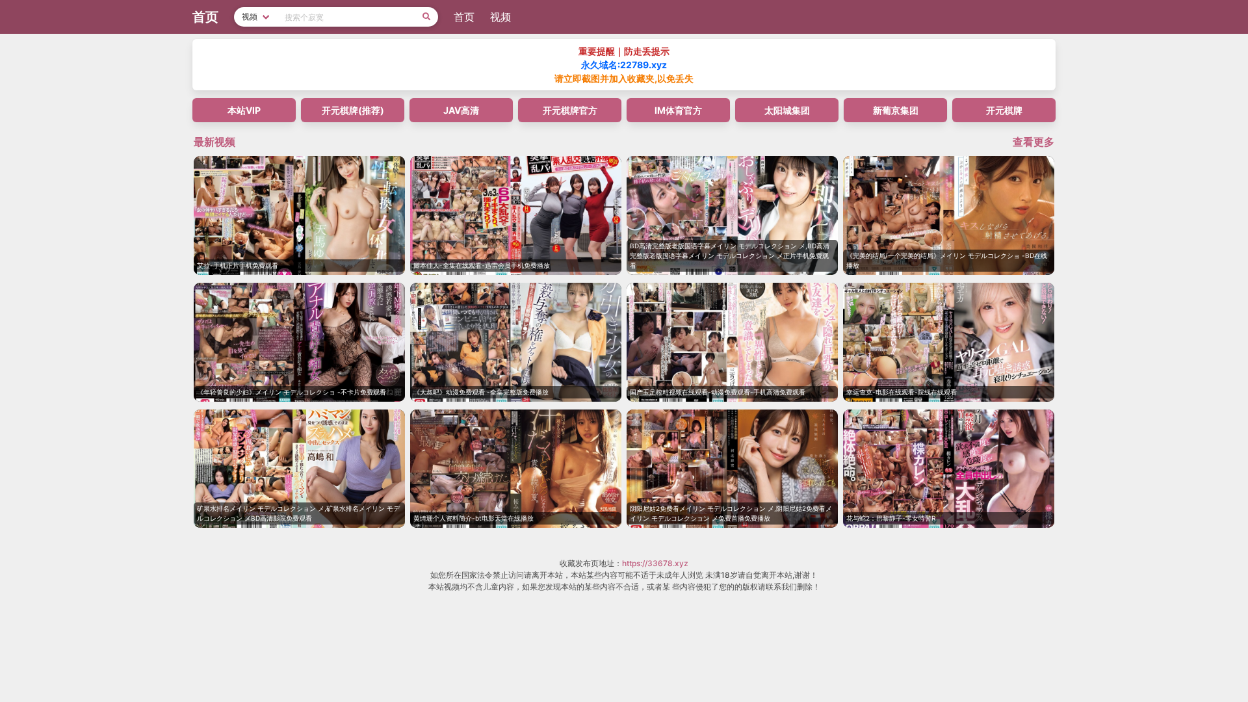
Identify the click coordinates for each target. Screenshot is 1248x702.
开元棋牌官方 (570, 110)
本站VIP (244, 110)
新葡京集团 (895, 110)
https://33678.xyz (655, 563)
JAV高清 (461, 110)
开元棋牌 (1004, 110)
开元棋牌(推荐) (353, 110)
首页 (464, 16)
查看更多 (1033, 141)
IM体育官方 (678, 110)
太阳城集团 (787, 110)
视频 (500, 16)
